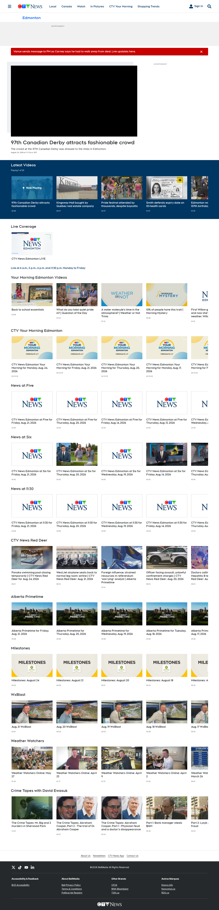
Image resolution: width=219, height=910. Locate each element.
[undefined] (32, 194)
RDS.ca (165, 892)
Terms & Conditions (72, 888)
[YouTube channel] (26, 867)
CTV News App (116, 855)
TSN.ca (115, 892)
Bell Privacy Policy (71, 885)
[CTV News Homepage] (30, 6)
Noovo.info (167, 885)
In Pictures (97, 6)
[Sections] (9, 6)
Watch (81, 6)
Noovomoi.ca (168, 888)
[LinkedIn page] (33, 867)
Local (52, 6)
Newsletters (99, 855)
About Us (85, 855)
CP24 (114, 885)
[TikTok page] (20, 867)
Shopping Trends (149, 6)
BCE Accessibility (20, 885)
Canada (66, 6)
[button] (201, 194)
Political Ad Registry (72, 892)
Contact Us (132, 855)
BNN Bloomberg (119, 888)
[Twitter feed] (13, 867)
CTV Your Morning (120, 6)
